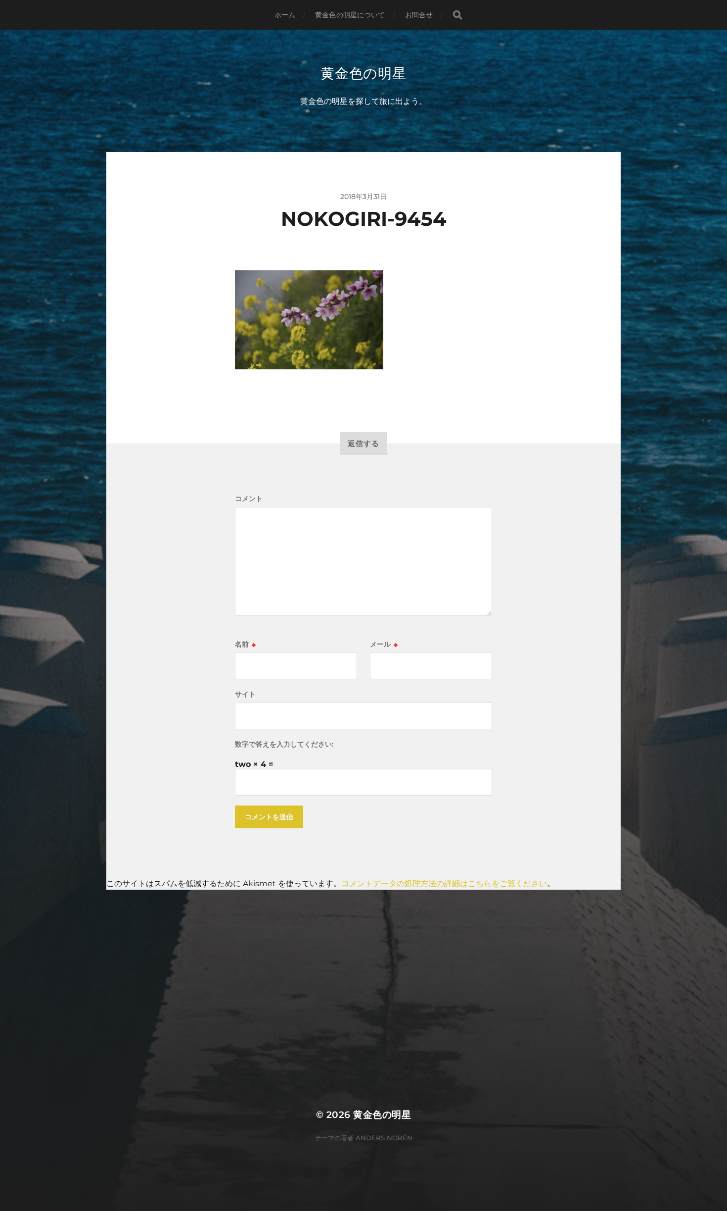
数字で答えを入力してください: (284, 744)
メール (384, 644)
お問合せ (419, 14)
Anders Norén (384, 1138)
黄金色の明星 (363, 73)
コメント (249, 498)
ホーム (284, 14)
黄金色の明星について (350, 14)
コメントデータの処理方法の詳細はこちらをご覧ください (444, 883)
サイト (245, 694)
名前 (245, 644)
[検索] (457, 15)
